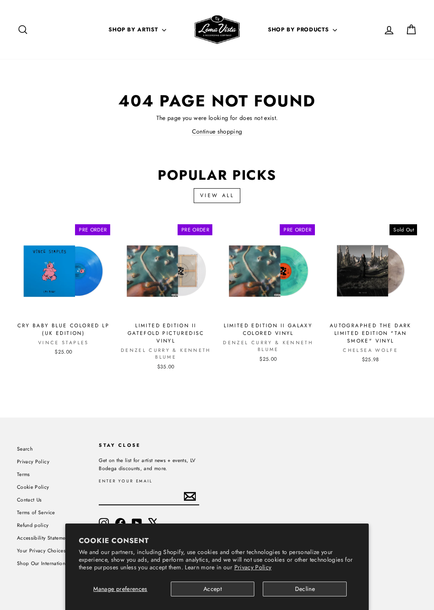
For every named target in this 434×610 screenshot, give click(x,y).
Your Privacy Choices (41, 550)
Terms (23, 474)
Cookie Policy (33, 486)
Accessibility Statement (43, 537)
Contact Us (29, 499)
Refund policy (33, 525)
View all (217, 195)
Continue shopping (217, 131)
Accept (212, 589)
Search (25, 448)
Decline (305, 589)
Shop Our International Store (50, 563)
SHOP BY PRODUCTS (299, 29)
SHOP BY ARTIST (134, 29)
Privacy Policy (253, 567)
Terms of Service (36, 512)
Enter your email (126, 481)
